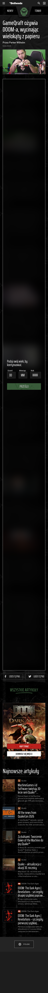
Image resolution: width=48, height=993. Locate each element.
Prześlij (24, 386)
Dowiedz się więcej (24, 754)
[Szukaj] (39, 3)
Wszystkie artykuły (24, 690)
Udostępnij (14, 676)
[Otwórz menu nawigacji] (3, 3)
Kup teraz (24, 746)
